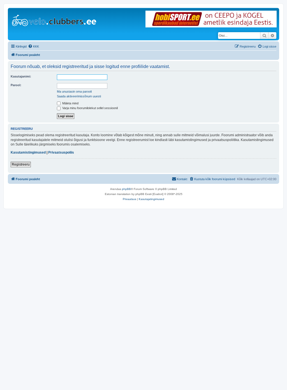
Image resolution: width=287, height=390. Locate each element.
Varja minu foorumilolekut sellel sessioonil (89, 108)
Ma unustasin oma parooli (74, 91)
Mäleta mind (69, 103)
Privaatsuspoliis (61, 152)
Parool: (16, 85)
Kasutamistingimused (28, 152)
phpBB (126, 189)
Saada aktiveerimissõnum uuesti (79, 96)
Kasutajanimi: (21, 76)
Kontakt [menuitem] (182, 179)
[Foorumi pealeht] (54, 19)
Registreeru (21, 164)
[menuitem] (33, 46)
